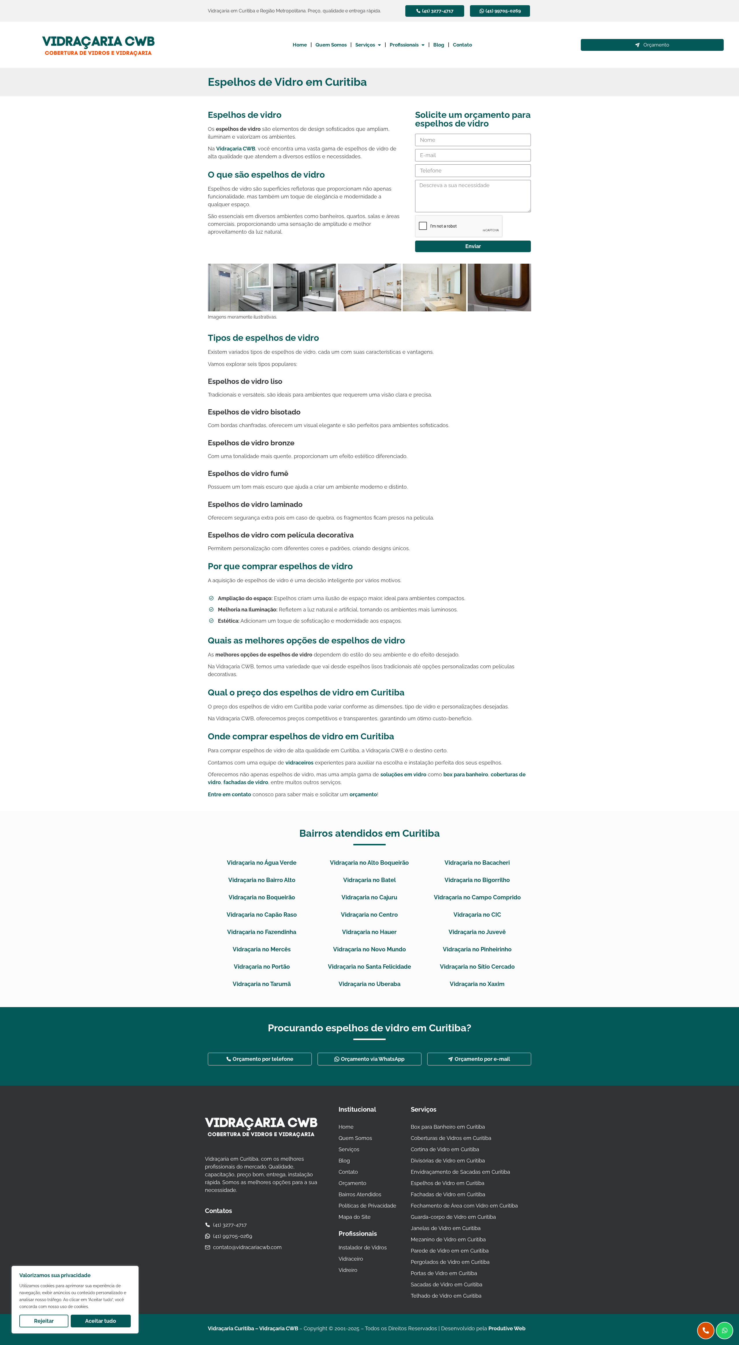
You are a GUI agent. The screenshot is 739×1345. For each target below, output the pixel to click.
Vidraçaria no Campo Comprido (477, 897)
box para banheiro (465, 774)
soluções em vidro (403, 774)
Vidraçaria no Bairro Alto (261, 880)
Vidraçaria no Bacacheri (477, 862)
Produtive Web (506, 1328)
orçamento (363, 794)
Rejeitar (44, 1321)
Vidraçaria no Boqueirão (262, 897)
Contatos (218, 1210)
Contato (462, 45)
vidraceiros (299, 763)
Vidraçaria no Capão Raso (262, 914)
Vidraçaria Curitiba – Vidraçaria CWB (253, 1328)
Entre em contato (229, 794)
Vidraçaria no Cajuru (369, 897)
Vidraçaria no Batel (369, 880)
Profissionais (404, 45)
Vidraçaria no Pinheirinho (477, 949)
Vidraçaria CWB (235, 149)
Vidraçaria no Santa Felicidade (369, 966)
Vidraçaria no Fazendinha (261, 932)
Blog (438, 45)
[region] (75, 1299)
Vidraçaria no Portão (262, 966)
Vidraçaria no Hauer (369, 932)
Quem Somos (331, 45)
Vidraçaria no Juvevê (477, 932)
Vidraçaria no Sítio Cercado (477, 966)
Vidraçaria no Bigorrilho (477, 880)
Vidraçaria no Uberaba (369, 984)
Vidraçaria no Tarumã (262, 984)
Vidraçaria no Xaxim (477, 984)
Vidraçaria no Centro (369, 914)
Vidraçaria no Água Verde (261, 862)
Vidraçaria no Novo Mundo (369, 949)
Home (300, 45)
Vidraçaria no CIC (477, 914)
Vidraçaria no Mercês (262, 949)
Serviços (365, 45)
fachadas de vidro (245, 782)
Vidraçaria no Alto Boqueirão (369, 862)
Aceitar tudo (100, 1321)
